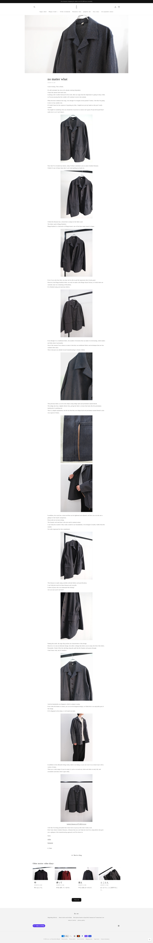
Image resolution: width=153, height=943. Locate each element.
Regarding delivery (52, 917)
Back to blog (78, 855)
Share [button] (50, 848)
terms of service (72, 920)
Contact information (105, 938)
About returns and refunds (65, 917)
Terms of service (80, 938)
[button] (34, 7)
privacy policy (81, 920)
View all (76, 899)
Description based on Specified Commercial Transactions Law (88, 917)
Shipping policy (89, 938)
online (49, 839)
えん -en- (49, 939)
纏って (59, 883)
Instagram (50, 843)
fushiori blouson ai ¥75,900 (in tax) (76, 824)
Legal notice (96, 938)
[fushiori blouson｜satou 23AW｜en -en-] (76, 821)
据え (80, 883)
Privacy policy (72, 938)
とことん (104, 883)
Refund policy (65, 938)
